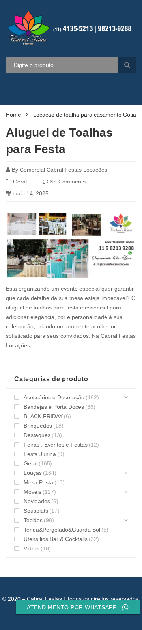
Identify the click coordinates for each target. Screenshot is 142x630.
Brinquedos (38, 425)
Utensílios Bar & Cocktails (56, 539)
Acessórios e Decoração (54, 397)
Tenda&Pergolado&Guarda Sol (62, 529)
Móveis (32, 492)
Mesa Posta (38, 482)
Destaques (37, 435)
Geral (20, 181)
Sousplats (36, 511)
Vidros (31, 548)
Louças (33, 473)
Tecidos (33, 520)
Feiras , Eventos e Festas (56, 444)
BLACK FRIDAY (43, 416)
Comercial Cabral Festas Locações (63, 170)
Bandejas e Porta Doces (54, 407)
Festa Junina (40, 454)
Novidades (37, 501)
